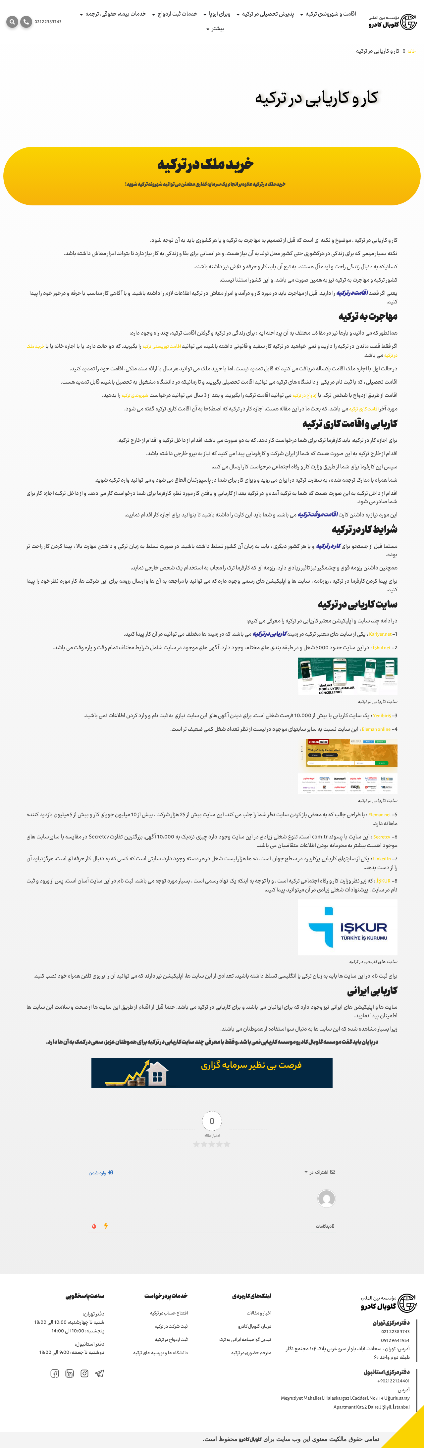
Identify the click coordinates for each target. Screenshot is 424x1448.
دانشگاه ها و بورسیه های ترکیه (160, 1353)
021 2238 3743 (395, 1332)
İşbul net (382, 648)
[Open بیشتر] (207, 29)
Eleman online (376, 729)
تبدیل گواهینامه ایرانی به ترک (245, 1340)
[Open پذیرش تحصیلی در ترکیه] (238, 15)
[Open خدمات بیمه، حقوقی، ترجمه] (81, 15)
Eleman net (379, 815)
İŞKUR (383, 881)
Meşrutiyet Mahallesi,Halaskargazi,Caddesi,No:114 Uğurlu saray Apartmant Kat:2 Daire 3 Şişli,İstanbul (345, 1403)
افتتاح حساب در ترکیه (169, 1313)
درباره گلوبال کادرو (254, 1326)
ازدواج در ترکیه (305, 396)
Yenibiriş (382, 716)
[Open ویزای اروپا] (204, 15)
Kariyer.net (380, 634)
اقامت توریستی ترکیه (161, 347)
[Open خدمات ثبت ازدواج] (153, 15)
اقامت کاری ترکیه (364, 409)
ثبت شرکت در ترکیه (171, 1326)
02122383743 (48, 22)
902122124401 (395, 1381)
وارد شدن (98, 1173)
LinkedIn (382, 859)
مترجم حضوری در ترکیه (251, 1353)
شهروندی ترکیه (135, 396)
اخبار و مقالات (259, 1313)
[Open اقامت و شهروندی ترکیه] (301, 15)
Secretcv (381, 837)
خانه (411, 51)
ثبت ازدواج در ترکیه (171, 1340)
